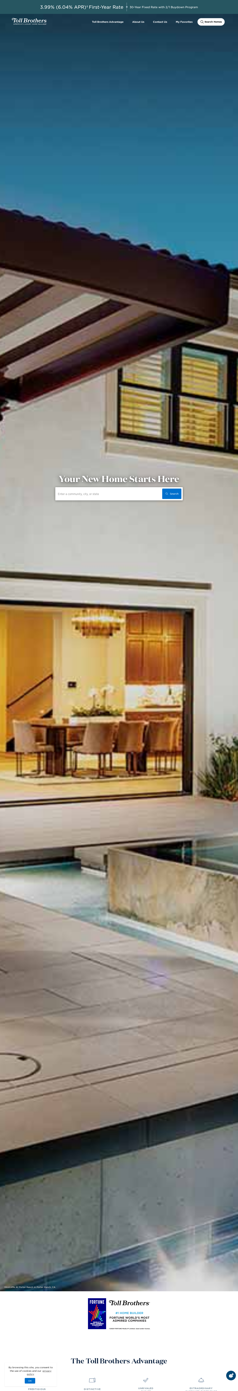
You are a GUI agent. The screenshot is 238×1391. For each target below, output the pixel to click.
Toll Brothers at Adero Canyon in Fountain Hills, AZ (32, 1287)
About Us (138, 21)
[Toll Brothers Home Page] (29, 23)
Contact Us (160, 21)
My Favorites (184, 21)
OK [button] (30, 1380)
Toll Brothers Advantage (108, 21)
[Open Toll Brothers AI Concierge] (231, 1375)
